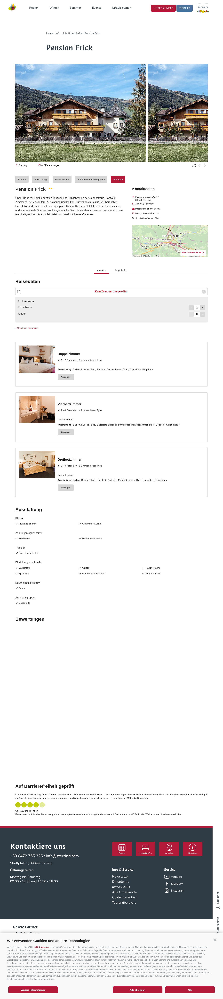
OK (190, 990)
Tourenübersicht (124, 902)
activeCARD (121, 887)
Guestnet (218, 898)
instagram (177, 891)
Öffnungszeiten (218, 927)
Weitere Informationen (33, 990)
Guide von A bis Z (125, 897)
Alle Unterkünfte (124, 892)
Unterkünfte (163, 8)
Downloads (120, 881)
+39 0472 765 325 (26, 856)
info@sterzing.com (62, 856)
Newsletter (120, 876)
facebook (177, 884)
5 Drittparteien (41, 947)
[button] (214, 940)
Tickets (184, 8)
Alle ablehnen (137, 990)
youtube (176, 877)
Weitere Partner (29, 933)
